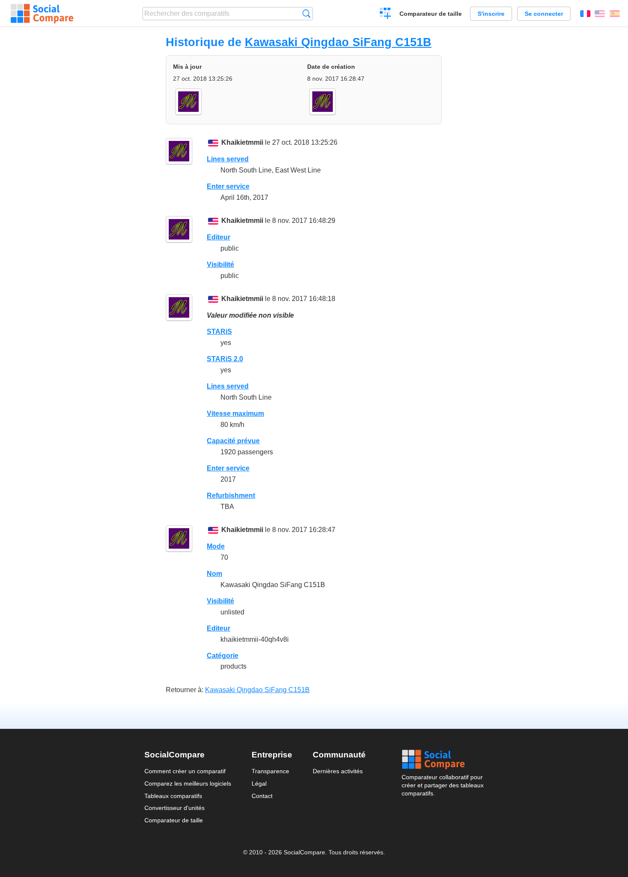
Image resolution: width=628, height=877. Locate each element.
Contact (262, 795)
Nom (214, 573)
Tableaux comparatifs (173, 795)
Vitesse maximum (235, 413)
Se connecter (544, 13)
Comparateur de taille (430, 13)
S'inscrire (491, 13)
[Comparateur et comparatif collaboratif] (42, 13)
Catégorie (222, 655)
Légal (259, 783)
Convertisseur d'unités (174, 807)
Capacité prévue (233, 440)
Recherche (306, 13)
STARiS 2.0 (225, 358)
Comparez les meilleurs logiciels (187, 783)
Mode (216, 546)
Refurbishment (231, 495)
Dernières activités (338, 771)
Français (585, 13)
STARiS (219, 331)
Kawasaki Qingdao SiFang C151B (338, 42)
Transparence (270, 771)
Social (443, 759)
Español (615, 13)
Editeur (218, 237)
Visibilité (220, 264)
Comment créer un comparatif (185, 771)
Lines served (228, 159)
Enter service (228, 186)
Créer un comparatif (385, 14)
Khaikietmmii (242, 142)
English (600, 13)
